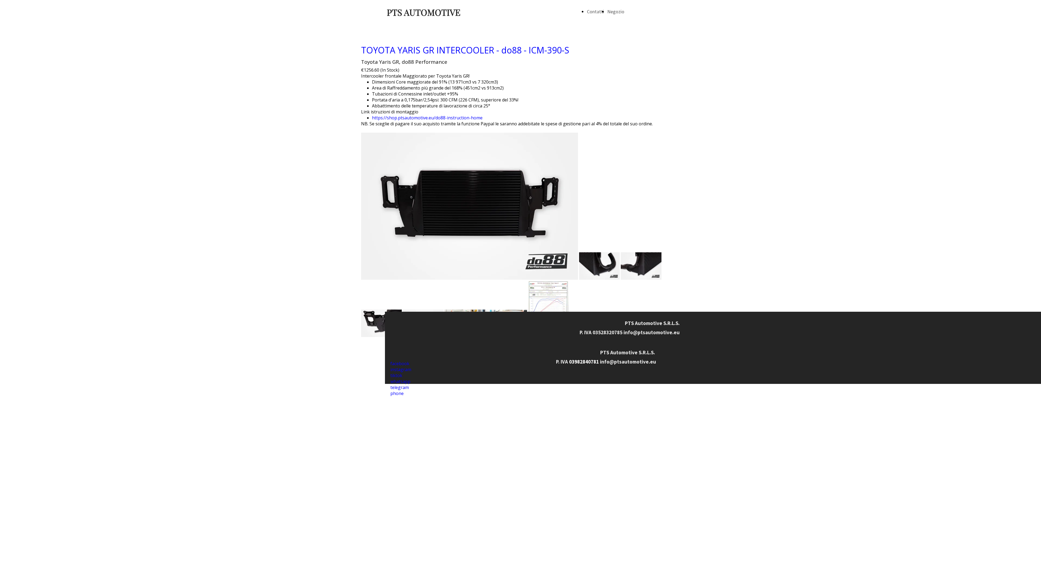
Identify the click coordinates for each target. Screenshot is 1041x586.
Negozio (615, 11)
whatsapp (400, 381)
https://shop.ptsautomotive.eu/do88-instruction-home (427, 118)
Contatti (595, 11)
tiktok (396, 375)
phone (397, 393)
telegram (399, 387)
